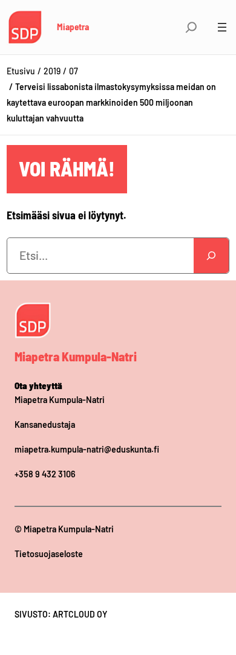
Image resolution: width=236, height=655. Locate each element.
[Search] (211, 255)
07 (73, 71)
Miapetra (73, 26)
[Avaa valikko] (222, 27)
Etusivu (21, 71)
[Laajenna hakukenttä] (191, 27)
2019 (52, 71)
